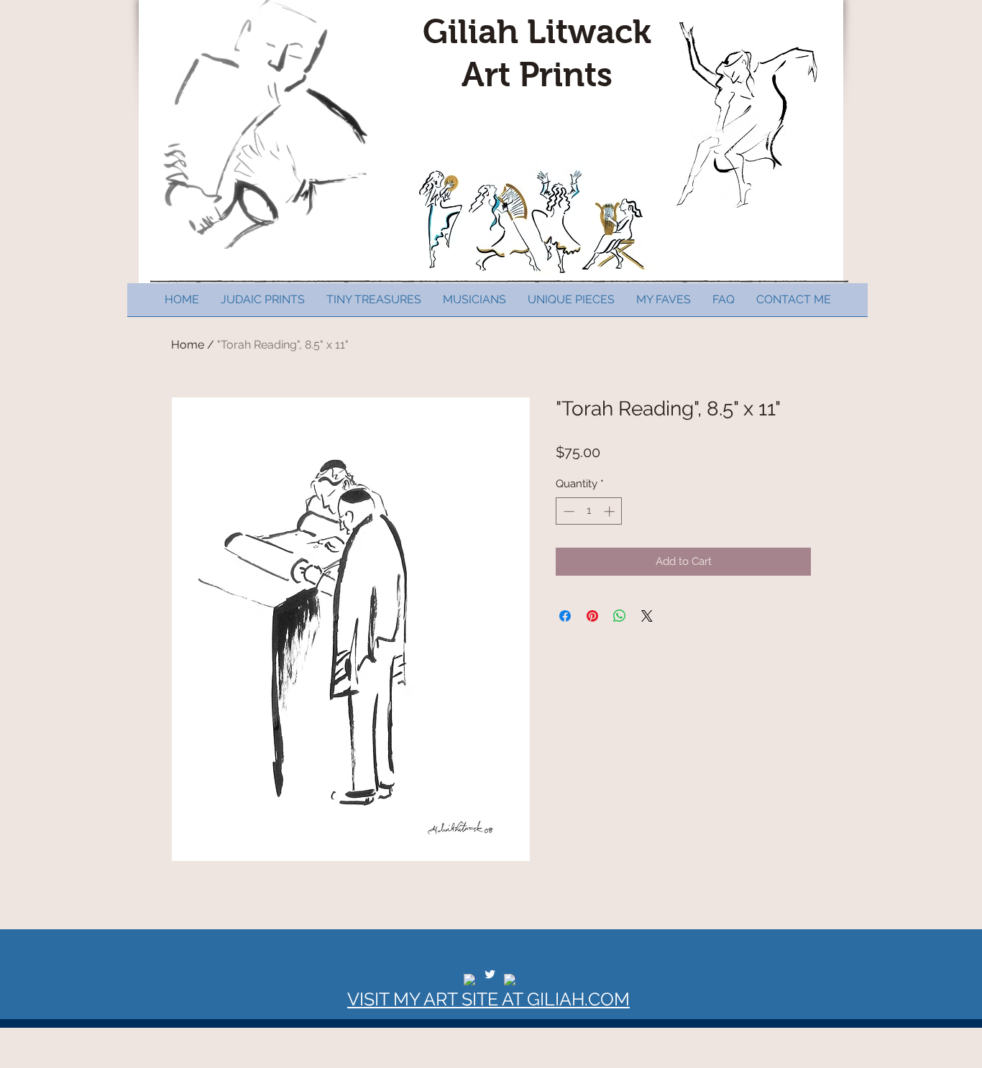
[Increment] (610, 511)
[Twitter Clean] (490, 974)
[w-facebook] (470, 980)
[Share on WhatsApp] (619, 616)
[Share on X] (647, 616)
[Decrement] (567, 511)
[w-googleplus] (510, 980)
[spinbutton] (589, 511)
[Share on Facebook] (565, 616)
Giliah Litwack (537, 31)
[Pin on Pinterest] (592, 616)
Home (187, 344)
